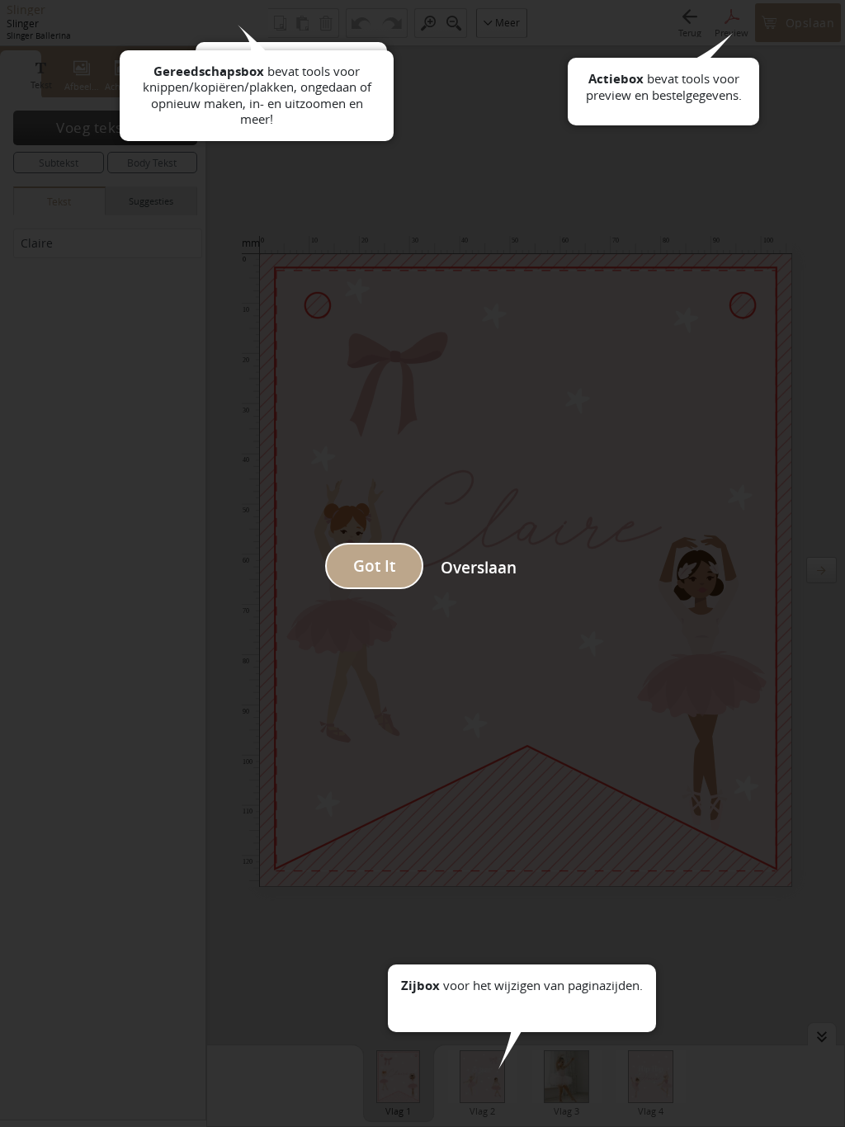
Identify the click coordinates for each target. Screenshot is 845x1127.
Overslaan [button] (479, 567)
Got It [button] (374, 566)
